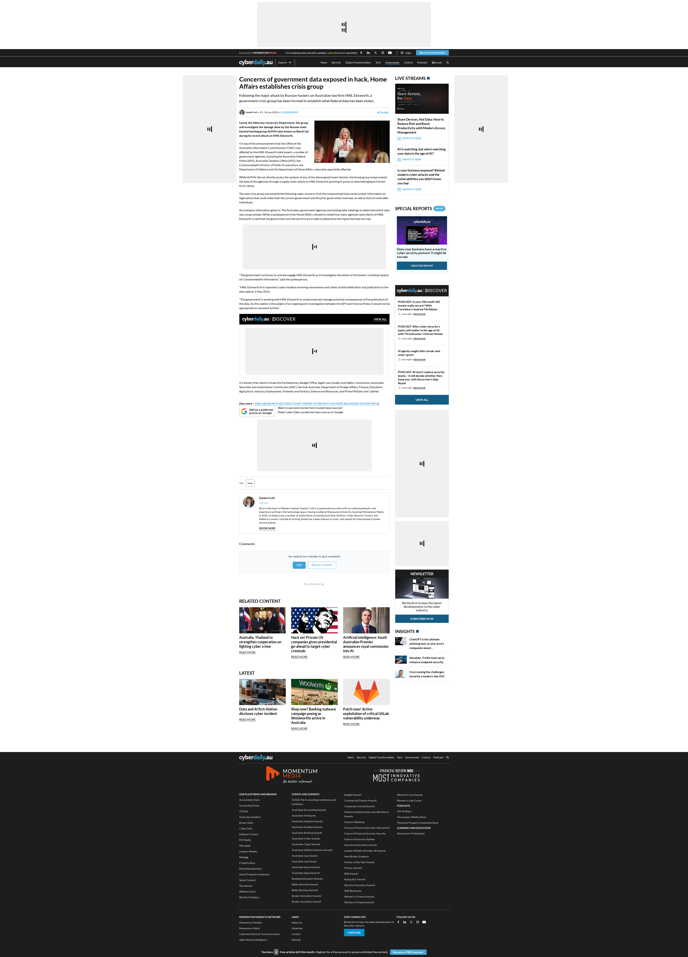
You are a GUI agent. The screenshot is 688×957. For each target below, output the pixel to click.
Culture (408, 62)
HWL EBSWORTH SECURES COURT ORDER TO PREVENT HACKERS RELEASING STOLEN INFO (316, 403)
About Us (297, 922)
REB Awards (351, 873)
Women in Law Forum (409, 800)
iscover (437, 62)
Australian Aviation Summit (307, 827)
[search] (447, 757)
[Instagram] (417, 922)
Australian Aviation (250, 816)
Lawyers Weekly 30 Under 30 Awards (365, 850)
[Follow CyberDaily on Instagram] (382, 52)
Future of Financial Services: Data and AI (367, 827)
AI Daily (243, 811)
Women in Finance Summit (359, 902)
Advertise (297, 928)
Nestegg (243, 857)
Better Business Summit (305, 890)
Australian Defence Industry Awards (312, 849)
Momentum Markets (250, 922)
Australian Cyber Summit (306, 844)
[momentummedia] (291, 775)
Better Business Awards (305, 884)
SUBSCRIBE (354, 932)
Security (336, 62)
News (324, 62)
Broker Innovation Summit (306, 901)
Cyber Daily (245, 828)
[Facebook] (398, 922)
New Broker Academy (356, 856)
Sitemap (296, 939)
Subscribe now (422, 618)
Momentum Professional (411, 833)
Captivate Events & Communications (259, 933)
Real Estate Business (250, 868)
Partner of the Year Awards (359, 862)
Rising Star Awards (354, 879)
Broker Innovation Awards (306, 895)
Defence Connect (249, 834)
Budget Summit (352, 794)
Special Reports (419, 208)
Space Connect (247, 880)
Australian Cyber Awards (306, 838)
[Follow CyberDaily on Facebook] (361, 52)
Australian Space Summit (306, 872)
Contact (296, 933)
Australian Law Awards (305, 855)
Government (392, 62)
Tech (378, 62)
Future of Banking (354, 822)
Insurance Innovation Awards (360, 844)
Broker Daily (246, 822)
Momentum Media (249, 928)
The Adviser (245, 885)
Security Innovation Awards (359, 885)
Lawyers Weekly (248, 851)
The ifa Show (404, 811)
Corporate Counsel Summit (359, 806)
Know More (267, 528)
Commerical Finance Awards (360, 800)
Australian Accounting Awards (309, 809)
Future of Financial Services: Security (365, 833)
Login (408, 52)
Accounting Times (249, 805)
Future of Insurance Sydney (359, 839)
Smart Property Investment (254, 874)
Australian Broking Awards (307, 832)
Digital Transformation (358, 62)
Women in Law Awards (410, 794)
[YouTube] (424, 922)
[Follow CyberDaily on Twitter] (375, 52)
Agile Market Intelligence (253, 939)
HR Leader (245, 845)
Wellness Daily (247, 891)
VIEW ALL (380, 319)
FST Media (245, 839)
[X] (411, 922)
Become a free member (432, 52)
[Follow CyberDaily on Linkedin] (368, 52)
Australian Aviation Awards (307, 821)
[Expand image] (318, 159)
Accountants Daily (249, 799)
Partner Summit (353, 867)
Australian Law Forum (304, 861)
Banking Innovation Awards (307, 878)
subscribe (332, 52)
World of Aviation (249, 897)
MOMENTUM (265, 52)
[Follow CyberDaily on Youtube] (389, 52)
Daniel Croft (251, 112)
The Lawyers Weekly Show (411, 816)
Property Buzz (247, 862)
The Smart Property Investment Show (417, 822)
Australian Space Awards (306, 867)
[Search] (447, 62)
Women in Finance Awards (359, 896)
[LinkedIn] (405, 922)
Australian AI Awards (304, 815)
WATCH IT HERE (412, 138)
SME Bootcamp (352, 890)
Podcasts (422, 62)
